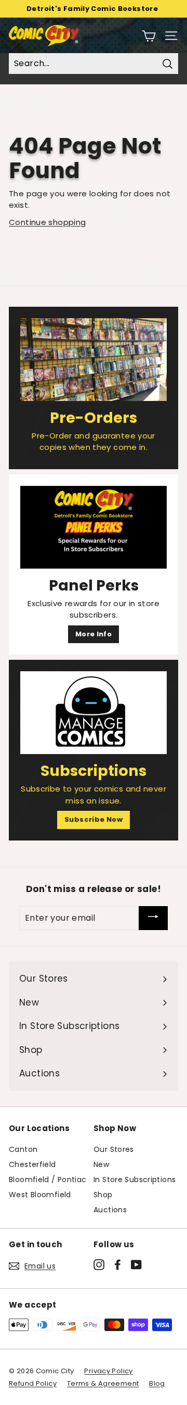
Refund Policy (33, 1383)
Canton (23, 1149)
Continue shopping (47, 222)
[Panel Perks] (93, 527)
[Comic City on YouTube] (136, 1264)
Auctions (110, 1210)
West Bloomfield (40, 1194)
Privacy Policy (108, 1371)
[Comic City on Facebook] (117, 1264)
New (101, 1164)
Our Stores (114, 1149)
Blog (157, 1383)
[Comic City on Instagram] (99, 1264)
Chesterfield (32, 1164)
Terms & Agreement (103, 1383)
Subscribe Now (93, 819)
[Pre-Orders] (93, 359)
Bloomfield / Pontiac (48, 1179)
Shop (103, 1194)
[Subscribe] (153, 918)
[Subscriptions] (93, 712)
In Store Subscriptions (135, 1179)
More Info (93, 634)
